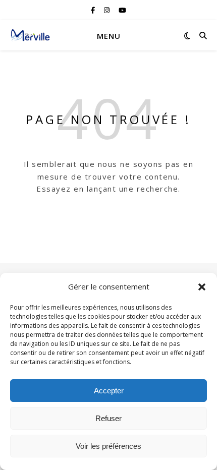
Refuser (108, 418)
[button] (202, 287)
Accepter (109, 390)
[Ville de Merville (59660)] (30, 35)
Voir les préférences (108, 446)
